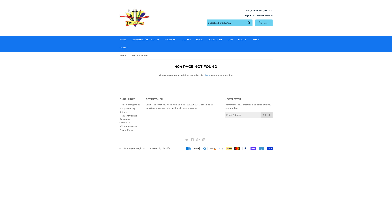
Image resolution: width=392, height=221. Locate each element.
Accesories (215, 39)
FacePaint (170, 39)
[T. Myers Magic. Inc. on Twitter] (186, 140)
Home (122, 39)
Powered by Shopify (159, 148)
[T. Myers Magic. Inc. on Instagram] (203, 140)
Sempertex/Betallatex (145, 39)
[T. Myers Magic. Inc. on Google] (198, 140)
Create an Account (264, 16)
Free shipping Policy (129, 104)
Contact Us (124, 122)
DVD (230, 39)
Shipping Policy (127, 108)
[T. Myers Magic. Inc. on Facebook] (192, 140)
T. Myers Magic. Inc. (137, 148)
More (122, 47)
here (207, 75)
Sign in (248, 16)
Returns (123, 112)
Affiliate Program (128, 126)
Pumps (256, 39)
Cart (266, 22)
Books (242, 39)
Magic (199, 39)
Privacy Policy (126, 130)
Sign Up (267, 115)
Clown (186, 39)
